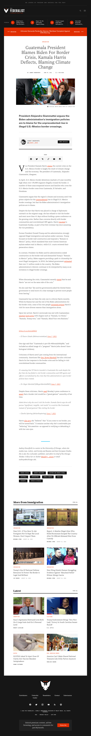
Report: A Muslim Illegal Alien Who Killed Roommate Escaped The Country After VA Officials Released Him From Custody (62, 535)
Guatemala (23, 477)
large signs (30, 316)
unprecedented (41, 199)
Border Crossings (39, 473)
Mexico (59, 477)
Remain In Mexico (36, 481)
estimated (68, 261)
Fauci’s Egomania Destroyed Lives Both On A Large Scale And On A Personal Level (28, 622)
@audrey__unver (33, 142)
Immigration (35, 477)
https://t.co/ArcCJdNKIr (28, 331)
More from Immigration (28, 502)
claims (49, 166)
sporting (22, 316)
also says (27, 421)
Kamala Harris (48, 477)
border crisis (25, 473)
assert (21, 394)
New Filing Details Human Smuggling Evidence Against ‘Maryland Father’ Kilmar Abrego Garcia (61, 572)
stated (59, 279)
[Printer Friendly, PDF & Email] (60, 159)
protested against (57, 305)
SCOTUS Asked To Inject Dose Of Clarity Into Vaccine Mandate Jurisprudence (26, 658)
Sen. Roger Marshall (49, 357)
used (45, 391)
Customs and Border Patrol (57, 473)
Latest (17, 591)
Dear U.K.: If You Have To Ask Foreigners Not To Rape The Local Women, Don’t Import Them (26, 533)
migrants (23, 481)
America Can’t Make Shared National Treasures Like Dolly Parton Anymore (61, 657)
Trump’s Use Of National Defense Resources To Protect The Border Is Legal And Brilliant (26, 572)
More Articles (64, 142)
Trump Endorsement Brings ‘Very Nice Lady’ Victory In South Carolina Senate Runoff (62, 622)
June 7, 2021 (52, 336)
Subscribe (63, 725)
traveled (62, 222)
